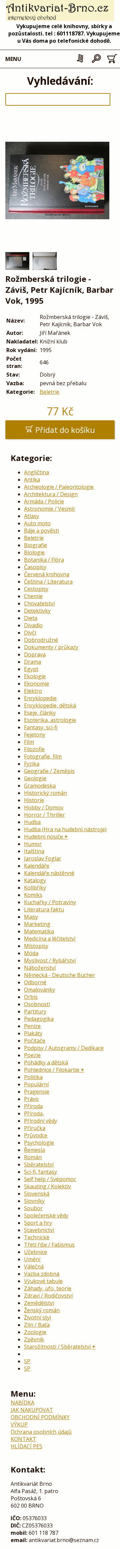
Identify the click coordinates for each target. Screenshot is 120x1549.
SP (27, 1361)
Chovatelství (39, 603)
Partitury (35, 1011)
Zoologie (35, 1332)
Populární (36, 1084)
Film (29, 742)
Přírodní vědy (40, 1120)
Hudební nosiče (43, 836)
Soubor (33, 1208)
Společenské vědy (46, 1215)
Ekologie (35, 676)
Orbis (31, 997)
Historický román (45, 793)
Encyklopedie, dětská (50, 705)
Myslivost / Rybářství (50, 960)
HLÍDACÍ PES (26, 1446)
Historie (34, 800)
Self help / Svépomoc (50, 1179)
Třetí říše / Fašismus (49, 1244)
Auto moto (37, 523)
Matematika (39, 931)
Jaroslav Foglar (42, 858)
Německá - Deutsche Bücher (59, 975)
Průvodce (35, 1135)
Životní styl (37, 1317)
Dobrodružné (41, 640)
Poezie (32, 1055)
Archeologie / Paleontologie (59, 487)
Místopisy (36, 946)
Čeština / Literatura (48, 581)
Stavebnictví (39, 1230)
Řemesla (34, 1150)
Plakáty (33, 1033)
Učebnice (35, 1252)
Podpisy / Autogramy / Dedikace (64, 1048)
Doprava (35, 654)
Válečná (34, 1266)
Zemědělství (39, 1303)
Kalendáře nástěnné (49, 873)
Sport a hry (38, 1222)
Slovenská (36, 1193)
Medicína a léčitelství (49, 938)
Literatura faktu (44, 909)
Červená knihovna (46, 574)
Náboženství (40, 967)
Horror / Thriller (44, 814)
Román (33, 1157)
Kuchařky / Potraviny (50, 902)
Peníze (32, 1026)
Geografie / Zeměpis (49, 771)
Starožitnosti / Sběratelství (57, 1346)
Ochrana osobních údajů (41, 1431)
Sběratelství (39, 1164)
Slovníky (34, 1201)
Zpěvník (34, 1339)
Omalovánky (39, 989)
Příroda (33, 1106)
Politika (33, 1077)
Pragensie (36, 1091)
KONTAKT (23, 1439)
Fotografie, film (43, 756)
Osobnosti (37, 1004)
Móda (31, 953)
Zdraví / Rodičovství (48, 1295)
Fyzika (31, 763)
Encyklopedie (40, 698)
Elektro (33, 691)
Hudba (32, 822)
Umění (32, 1259)
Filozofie (34, 749)
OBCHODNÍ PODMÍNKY (40, 1417)
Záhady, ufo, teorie (47, 1288)
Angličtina (36, 472)
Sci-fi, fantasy (40, 1171)
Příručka (34, 1128)
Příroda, (34, 1113)
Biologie (34, 552)
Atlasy (31, 516)
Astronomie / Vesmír (49, 508)
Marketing (37, 924)
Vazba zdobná (41, 1273)
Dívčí (30, 632)
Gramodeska (40, 785)
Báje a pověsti (41, 530)
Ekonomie (36, 683)
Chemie (33, 596)
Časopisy (35, 567)
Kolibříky (35, 887)
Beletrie (49, 391)
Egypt (31, 669)
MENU (13, 59)
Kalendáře (36, 865)
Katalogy (35, 880)
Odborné (35, 982)
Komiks (33, 895)
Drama (32, 661)
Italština (34, 851)
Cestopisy (36, 589)
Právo (31, 1099)
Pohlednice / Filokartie (51, 1069)
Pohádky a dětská (46, 1062)
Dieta (30, 618)
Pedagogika (39, 1018)
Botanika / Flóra (44, 559)
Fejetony (34, 734)
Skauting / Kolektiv (47, 1186)
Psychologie (39, 1142)
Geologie (35, 778)
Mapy (31, 916)
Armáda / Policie (44, 501)
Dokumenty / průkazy (51, 647)
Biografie (35, 545)
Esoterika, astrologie (50, 720)
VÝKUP (19, 1424)
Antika (32, 479)
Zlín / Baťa (37, 1324)
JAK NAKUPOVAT (32, 1410)
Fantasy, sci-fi (40, 727)
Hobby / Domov (43, 807)
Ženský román (42, 1310)
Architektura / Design (51, 494)
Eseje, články (40, 712)
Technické (36, 1237)
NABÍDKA (22, 1402)
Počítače (34, 1040)
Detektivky (37, 610)
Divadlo (33, 625)
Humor (33, 844)
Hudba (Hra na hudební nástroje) (65, 829)
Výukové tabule (43, 1281)
